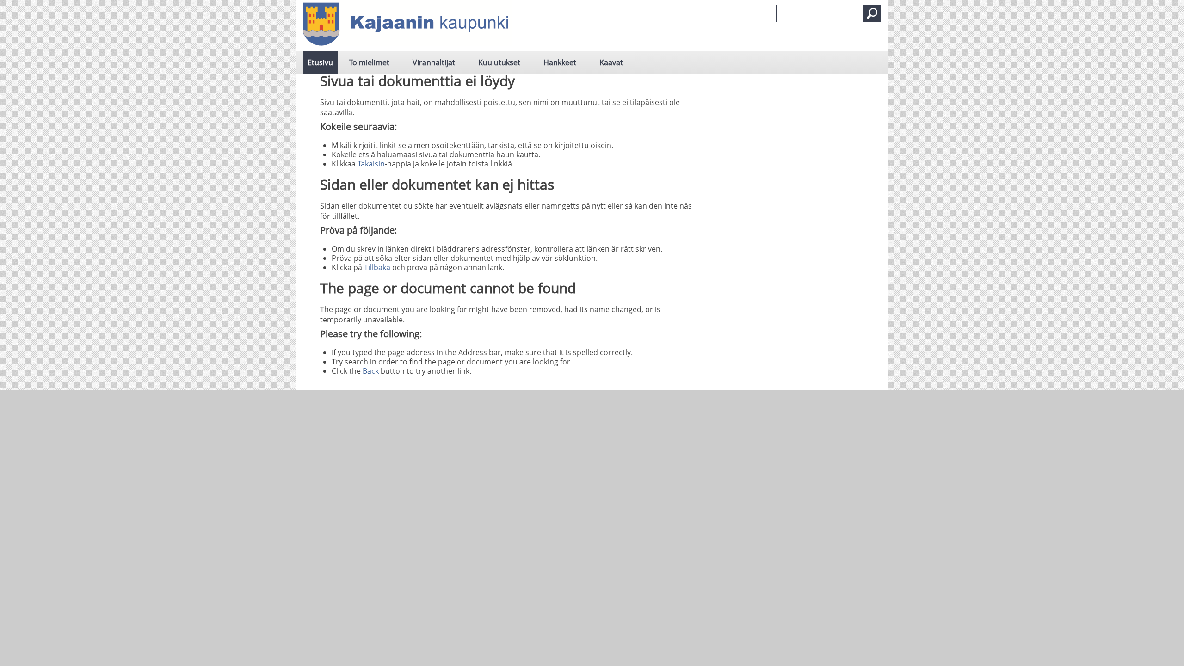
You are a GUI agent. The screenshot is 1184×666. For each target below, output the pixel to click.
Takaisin (371, 164)
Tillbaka (377, 267)
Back (371, 371)
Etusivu (320, 62)
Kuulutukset (499, 62)
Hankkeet (559, 62)
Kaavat (611, 62)
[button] (872, 13)
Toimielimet (369, 62)
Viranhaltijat (434, 62)
